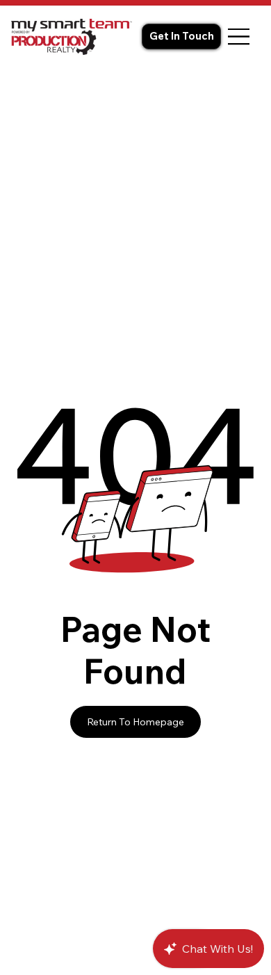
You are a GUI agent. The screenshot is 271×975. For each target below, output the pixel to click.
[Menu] (239, 36)
